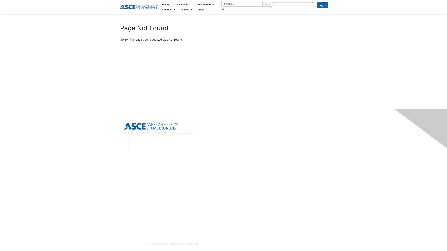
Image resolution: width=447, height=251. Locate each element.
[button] (183, 4)
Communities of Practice (138, 166)
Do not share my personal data (142, 227)
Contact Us (130, 202)
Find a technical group (137, 177)
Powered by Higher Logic (274, 244)
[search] (266, 4)
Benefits (129, 197)
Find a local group (134, 171)
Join (126, 192)
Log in (322, 5)
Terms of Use (132, 222)
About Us (129, 217)
